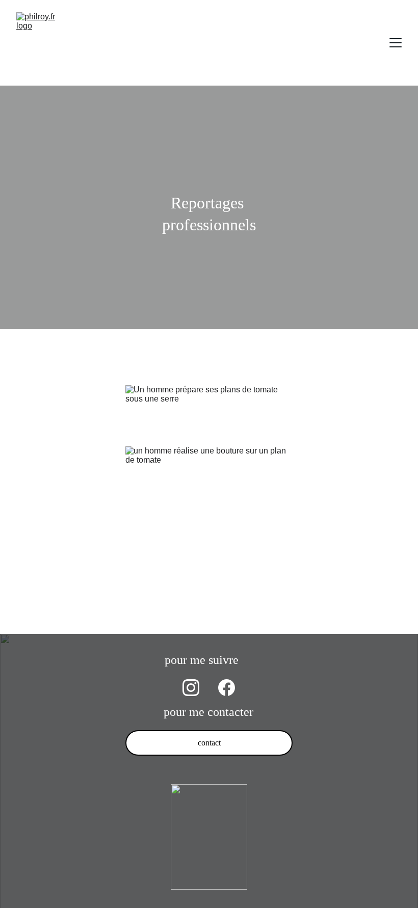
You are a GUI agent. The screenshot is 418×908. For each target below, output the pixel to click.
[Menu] (395, 42)
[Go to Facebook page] (226, 687)
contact (209, 742)
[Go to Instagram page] (190, 687)
